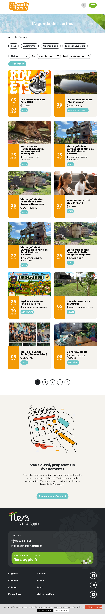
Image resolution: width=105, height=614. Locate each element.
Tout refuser (45, 610)
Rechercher (17, 64)
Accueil (12, 37)
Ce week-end (50, 46)
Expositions (14, 594)
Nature (40, 580)
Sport (40, 587)
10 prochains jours (75, 46)
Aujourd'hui (29, 46)
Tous (13, 46)
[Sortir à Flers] (19, 6)
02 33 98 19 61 (23, 541)
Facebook (93, 575)
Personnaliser (61, 610)
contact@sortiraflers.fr (28, 546)
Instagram (93, 585)
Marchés (41, 573)
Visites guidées (45, 594)
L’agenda (22, 37)
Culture (12, 587)
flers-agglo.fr (25, 560)
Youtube (93, 594)
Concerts (13, 580)
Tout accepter (94, 607)
